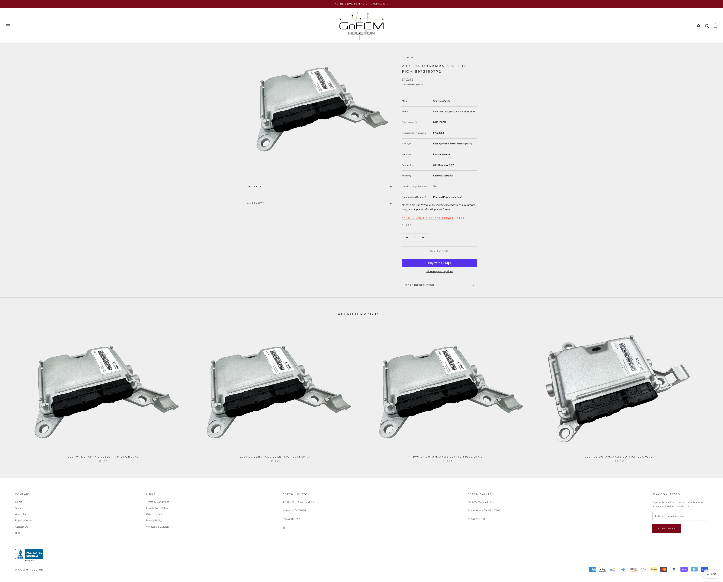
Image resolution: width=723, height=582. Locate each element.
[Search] (707, 26)
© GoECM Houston (29, 569)
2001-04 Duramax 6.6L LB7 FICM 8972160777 (275, 456)
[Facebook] (415, 224)
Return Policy (154, 514)
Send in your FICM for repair (428, 218)
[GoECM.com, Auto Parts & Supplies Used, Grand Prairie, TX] (29, 555)
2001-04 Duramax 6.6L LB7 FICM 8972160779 (448, 456)
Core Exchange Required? (415, 186)
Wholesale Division (157, 527)
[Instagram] (284, 527)
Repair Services (24, 520)
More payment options (439, 271)
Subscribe (667, 528)
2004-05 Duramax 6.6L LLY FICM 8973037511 (620, 456)
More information (419, 285)
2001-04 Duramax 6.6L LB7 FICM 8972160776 (103, 456)
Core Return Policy (157, 508)
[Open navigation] (8, 25)
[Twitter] (420, 224)
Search (19, 508)
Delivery (254, 186)
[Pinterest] (425, 224)
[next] (711, 392)
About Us (20, 514)
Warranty (255, 203)
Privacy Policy (154, 520)
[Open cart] (715, 26)
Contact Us (21, 527)
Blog (18, 533)
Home (18, 502)
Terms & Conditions (157, 502)
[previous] (12, 392)
